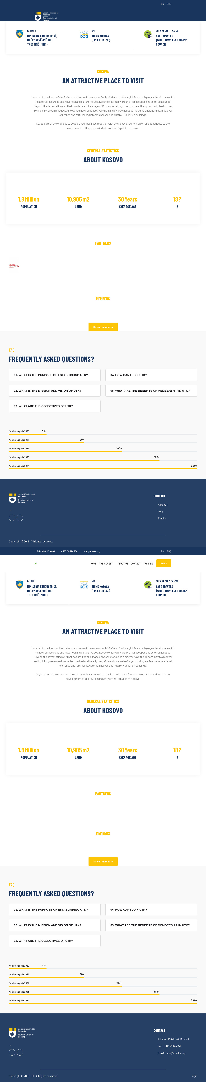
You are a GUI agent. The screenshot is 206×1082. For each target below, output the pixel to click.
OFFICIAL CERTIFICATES (167, 30)
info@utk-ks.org (92, 551)
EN (162, 3)
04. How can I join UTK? (128, 375)
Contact (136, 563)
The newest (106, 563)
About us (123, 563)
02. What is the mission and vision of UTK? (47, 390)
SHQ (169, 3)
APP (93, 30)
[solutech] (50, 16)
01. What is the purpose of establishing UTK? (51, 375)
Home (94, 563)
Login (194, 1075)
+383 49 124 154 (69, 551)
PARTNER (31, 30)
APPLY (163, 563)
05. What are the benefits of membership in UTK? (150, 390)
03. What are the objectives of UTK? (43, 406)
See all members (103, 326)
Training (148, 563)
